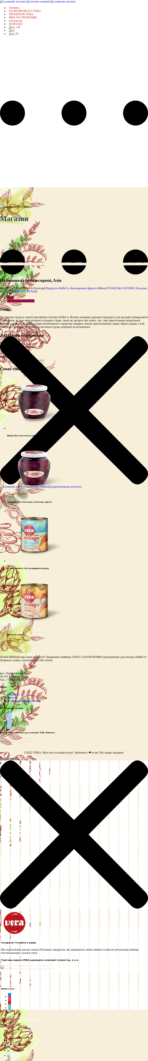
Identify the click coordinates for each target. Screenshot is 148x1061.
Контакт (12, 697)
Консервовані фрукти (83, 288)
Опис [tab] (10, 297)
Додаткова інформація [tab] (20, 300)
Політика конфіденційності (24, 700)
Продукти (13, 694)
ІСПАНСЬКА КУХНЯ (120, 288)
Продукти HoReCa (57, 288)
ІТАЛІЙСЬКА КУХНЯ (23, 291)
